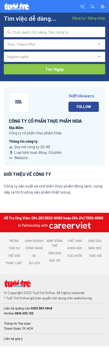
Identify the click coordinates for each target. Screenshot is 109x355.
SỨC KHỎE (74, 256)
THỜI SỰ (14, 248)
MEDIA (14, 241)
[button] (92, 6)
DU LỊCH (34, 263)
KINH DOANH (34, 241)
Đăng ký (78, 18)
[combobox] (54, 32)
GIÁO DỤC (95, 241)
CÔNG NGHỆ (34, 248)
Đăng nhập (96, 18)
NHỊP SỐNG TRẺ (54, 243)
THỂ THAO (75, 241)
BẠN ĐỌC (95, 248)
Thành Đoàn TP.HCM (18, 328)
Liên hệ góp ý (13, 339)
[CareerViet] (69, 225)
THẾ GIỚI (14, 256)
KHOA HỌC (74, 248)
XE (34, 256)
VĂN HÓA (54, 253)
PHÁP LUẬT (14, 263)
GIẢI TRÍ (54, 260)
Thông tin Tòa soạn (17, 323)
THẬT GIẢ (95, 256)
